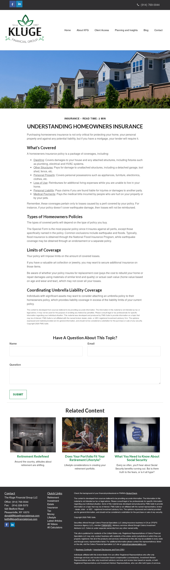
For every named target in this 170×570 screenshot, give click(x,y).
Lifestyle (51, 517)
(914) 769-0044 (150, 4)
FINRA (104, 525)
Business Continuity (84, 549)
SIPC (109, 525)
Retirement (53, 497)
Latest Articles (54, 520)
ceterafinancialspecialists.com (134, 544)
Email (90, 343)
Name (13, 343)
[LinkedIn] (12, 524)
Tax (49, 510)
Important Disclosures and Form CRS (108, 549)
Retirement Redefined (33, 456)
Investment (53, 500)
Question (15, 364)
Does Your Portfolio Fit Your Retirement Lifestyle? (85, 458)
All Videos (52, 524)
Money (50, 514)
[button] (83, 30)
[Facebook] (6, 524)
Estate (50, 504)
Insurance (52, 507)
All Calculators (54, 527)
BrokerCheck (131, 493)
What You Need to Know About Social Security (137, 458)
